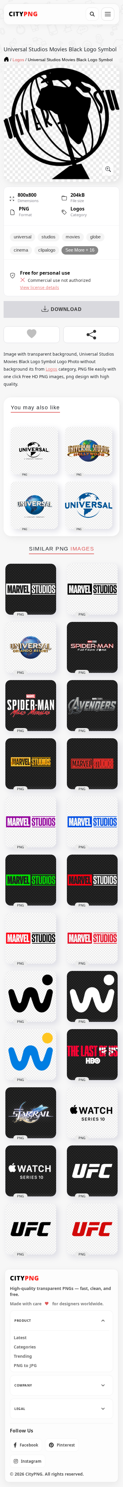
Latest (20, 1337)
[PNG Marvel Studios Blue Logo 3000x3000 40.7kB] (92, 821)
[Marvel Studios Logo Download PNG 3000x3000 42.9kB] (30, 938)
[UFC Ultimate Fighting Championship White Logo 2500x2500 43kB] (92, 1170)
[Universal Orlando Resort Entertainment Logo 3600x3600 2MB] (30, 647)
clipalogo (46, 250)
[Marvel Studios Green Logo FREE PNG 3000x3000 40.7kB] (30, 880)
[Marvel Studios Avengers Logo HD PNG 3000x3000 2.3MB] (92, 705)
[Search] (92, 14)
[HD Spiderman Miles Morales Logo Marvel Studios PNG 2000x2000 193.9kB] (30, 705)
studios (48, 236)
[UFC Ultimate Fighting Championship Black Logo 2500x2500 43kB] (30, 1229)
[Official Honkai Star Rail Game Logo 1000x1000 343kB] (30, 1112)
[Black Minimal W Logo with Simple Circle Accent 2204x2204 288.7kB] (30, 996)
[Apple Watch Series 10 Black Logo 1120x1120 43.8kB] (92, 1112)
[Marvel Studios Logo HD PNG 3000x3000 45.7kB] (92, 938)
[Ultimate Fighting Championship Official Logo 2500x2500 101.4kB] (92, 1229)
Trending (23, 1356)
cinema (21, 250)
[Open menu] (107, 14)
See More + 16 (79, 250)
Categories (25, 1347)
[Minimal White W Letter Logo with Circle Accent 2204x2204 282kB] (92, 996)
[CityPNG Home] (23, 14)
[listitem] (26, 1445)
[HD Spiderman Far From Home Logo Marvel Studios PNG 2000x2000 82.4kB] (92, 647)
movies (73, 236)
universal (22, 236)
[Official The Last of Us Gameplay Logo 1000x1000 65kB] (92, 1054)
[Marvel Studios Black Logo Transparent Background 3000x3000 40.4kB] (92, 589)
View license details (39, 287)
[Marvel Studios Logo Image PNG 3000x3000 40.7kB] (92, 880)
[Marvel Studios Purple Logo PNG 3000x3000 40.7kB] (30, 821)
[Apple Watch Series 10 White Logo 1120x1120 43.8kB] (30, 1170)
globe (95, 236)
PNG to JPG (25, 1365)
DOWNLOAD (66, 309)
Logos (77, 208)
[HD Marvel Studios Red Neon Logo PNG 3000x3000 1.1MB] (92, 763)
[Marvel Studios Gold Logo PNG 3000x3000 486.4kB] (30, 763)
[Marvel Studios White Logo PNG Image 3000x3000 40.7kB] (30, 589)
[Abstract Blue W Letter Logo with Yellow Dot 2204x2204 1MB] (30, 1054)
